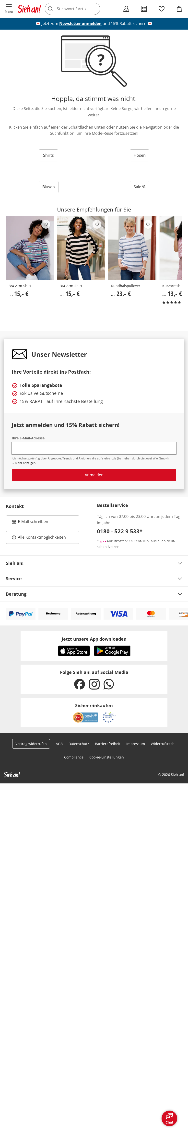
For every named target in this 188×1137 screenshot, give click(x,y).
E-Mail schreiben (30, 523)
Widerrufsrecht (163, 743)
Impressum (135, 743)
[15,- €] (30, 248)
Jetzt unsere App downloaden (94, 639)
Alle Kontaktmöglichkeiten (42, 537)
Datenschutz (79, 743)
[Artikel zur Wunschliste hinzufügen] (45, 224)
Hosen (140, 155)
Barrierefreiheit (107, 743)
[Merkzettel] (161, 9)
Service (14, 578)
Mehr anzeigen (25, 463)
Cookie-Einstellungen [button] (106, 757)
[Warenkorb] (179, 9)
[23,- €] (132, 248)
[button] (9, 9)
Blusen (48, 187)
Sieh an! (15, 563)
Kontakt (15, 506)
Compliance (73, 757)
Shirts (48, 155)
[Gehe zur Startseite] (29, 9)
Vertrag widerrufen (31, 743)
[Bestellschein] (144, 9)
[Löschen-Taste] (95, 9)
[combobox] (79, 9)
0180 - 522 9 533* (119, 531)
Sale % (139, 187)
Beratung (16, 594)
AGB (59, 743)
